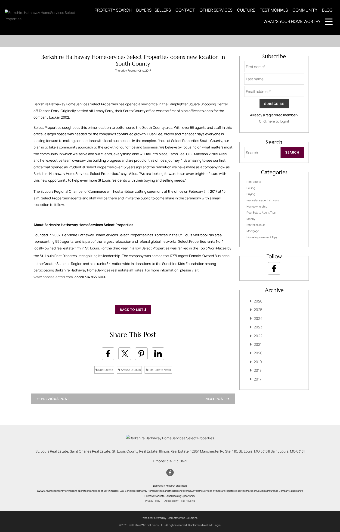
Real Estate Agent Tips (261, 212)
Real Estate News (159, 370)
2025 (258, 309)
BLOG (327, 10)
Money (251, 219)
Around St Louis (131, 370)
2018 (258, 370)
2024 (258, 318)
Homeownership (257, 206)
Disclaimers (195, 525)
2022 (258, 335)
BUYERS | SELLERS (153, 10)
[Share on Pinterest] (141, 353)
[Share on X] (124, 353)
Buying (251, 194)
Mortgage (253, 231)
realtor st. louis (256, 225)
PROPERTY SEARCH (113, 10)
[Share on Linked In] (158, 353)
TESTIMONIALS (274, 10)
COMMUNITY (305, 10)
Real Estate (105, 370)
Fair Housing (188, 500)
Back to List (132, 309)
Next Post (215, 399)
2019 (258, 361)
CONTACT (185, 10)
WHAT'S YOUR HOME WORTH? (291, 21)
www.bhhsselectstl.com (53, 276)
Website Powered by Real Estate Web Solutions (170, 517)
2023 (258, 327)
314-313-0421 (177, 461)
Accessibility (171, 500)
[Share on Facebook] (108, 353)
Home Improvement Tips (262, 237)
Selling (251, 188)
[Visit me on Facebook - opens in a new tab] (274, 268)
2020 (258, 353)
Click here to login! (274, 121)
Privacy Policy (152, 500)
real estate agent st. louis (263, 200)
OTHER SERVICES (216, 10)
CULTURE (246, 10)
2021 (258, 344)
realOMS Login (212, 525)
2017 (257, 379)
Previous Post (54, 399)
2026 (258, 301)
